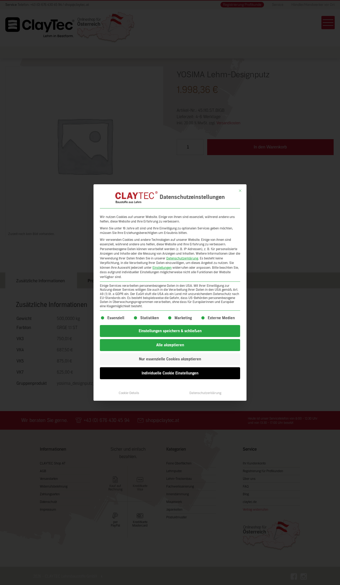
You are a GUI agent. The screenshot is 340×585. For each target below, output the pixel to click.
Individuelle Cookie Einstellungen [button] (170, 373)
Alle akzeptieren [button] (170, 345)
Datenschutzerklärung (182, 258)
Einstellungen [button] (162, 268)
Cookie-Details (129, 393)
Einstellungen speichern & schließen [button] (170, 331)
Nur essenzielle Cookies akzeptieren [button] (170, 359)
